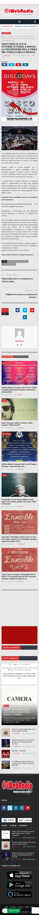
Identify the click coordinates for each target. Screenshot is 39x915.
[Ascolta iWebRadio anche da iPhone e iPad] (19, 875)
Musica (4, 400)
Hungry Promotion (8, 264)
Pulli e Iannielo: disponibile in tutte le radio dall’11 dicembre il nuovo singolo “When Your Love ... (19, 676)
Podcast (21, 907)
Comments (23, 825)
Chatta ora (14, 911)
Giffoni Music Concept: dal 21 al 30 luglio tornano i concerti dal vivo (19, 465)
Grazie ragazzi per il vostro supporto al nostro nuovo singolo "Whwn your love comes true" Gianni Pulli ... (19, 669)
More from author (21, 357)
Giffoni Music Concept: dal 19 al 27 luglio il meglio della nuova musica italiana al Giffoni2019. (19, 389)
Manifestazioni (6, 33)
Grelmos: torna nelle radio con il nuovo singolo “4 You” (24, 730)
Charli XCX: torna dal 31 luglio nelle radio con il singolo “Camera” (17, 712)
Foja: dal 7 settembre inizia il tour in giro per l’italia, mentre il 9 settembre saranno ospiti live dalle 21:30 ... (19, 539)
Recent (4, 825)
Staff (32, 907)
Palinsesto (12, 907)
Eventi (27, 907)
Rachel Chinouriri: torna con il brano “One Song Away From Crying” (23, 742)
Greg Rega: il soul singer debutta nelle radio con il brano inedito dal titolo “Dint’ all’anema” (19, 501)
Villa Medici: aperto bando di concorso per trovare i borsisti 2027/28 (23, 763)
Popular (13, 825)
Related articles (7, 357)
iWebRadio (7, 55)
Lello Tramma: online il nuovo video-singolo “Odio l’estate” (17, 424)
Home (6, 907)
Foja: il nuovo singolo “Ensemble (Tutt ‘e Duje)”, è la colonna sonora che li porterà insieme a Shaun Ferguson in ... (19, 576)
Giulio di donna (22, 261)
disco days (11, 261)
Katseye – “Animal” (19, 751)
